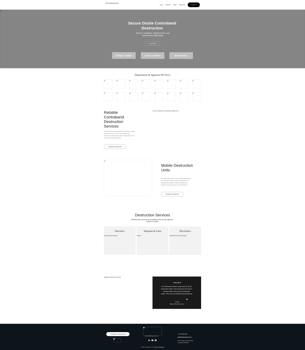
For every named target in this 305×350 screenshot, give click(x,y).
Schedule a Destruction (115, 146)
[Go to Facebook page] (156, 340)
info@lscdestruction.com (185, 337)
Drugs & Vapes (124, 55)
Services (168, 4)
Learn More (152, 43)
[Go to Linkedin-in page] (149, 340)
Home (161, 4)
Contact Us (194, 4)
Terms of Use (161, 347)
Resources (182, 4)
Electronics (181, 55)
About (174, 4)
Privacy (156, 347)
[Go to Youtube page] (152, 340)
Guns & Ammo (152, 55)
